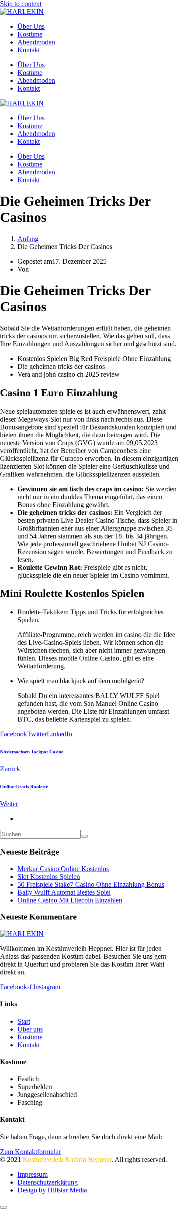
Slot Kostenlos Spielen (48, 876)
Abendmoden (36, 42)
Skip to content (21, 3)
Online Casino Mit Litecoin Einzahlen (69, 900)
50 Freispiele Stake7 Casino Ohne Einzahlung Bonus (90, 884)
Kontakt (28, 50)
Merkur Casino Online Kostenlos (63, 868)
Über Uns (31, 26)
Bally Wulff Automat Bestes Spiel (64, 892)
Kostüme (29, 34)
